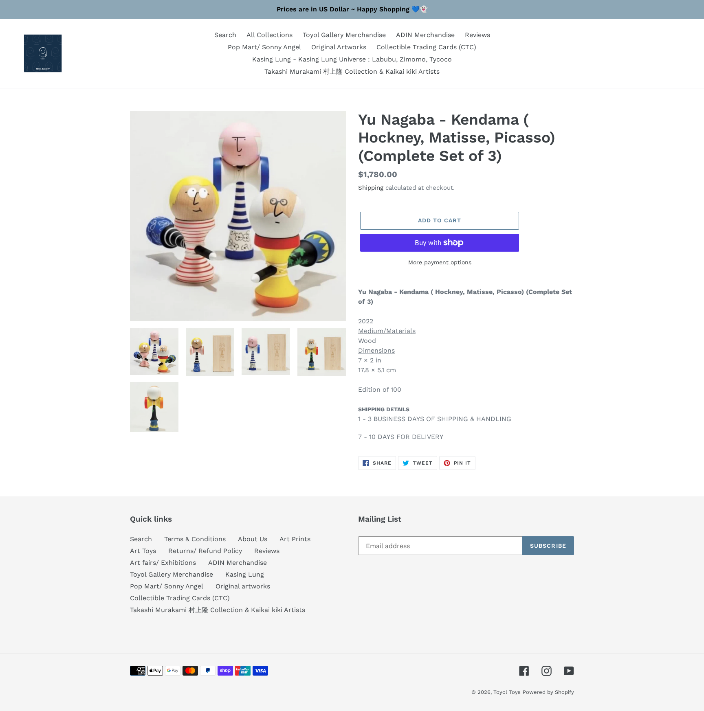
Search (141, 539)
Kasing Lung (244, 574)
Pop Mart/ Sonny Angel (166, 586)
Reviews (266, 551)
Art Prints (294, 539)
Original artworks (243, 586)
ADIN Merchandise (237, 562)
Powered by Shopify (548, 692)
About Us (252, 539)
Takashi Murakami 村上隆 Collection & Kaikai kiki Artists (217, 610)
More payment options (439, 262)
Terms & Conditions (195, 539)
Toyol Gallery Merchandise (171, 574)
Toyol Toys (507, 692)
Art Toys (143, 551)
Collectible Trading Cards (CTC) (180, 598)
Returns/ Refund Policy (205, 551)
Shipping (370, 187)
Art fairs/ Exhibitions (163, 562)
